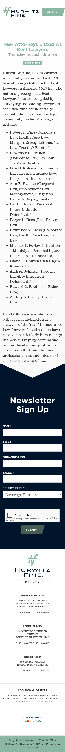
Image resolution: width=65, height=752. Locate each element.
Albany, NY (15, 695)
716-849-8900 (25, 612)
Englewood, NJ (32, 698)
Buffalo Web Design (17, 744)
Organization (14, 457)
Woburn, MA (45, 701)
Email (8, 472)
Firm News (32, 62)
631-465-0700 (25, 643)
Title (7, 441)
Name (7, 426)
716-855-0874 (42, 612)
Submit (31, 529)
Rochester (32, 657)
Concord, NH (11, 698)
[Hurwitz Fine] (21, 12)
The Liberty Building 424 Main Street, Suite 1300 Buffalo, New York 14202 (32, 603)
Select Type (14, 488)
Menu (53, 11)
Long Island (32, 626)
